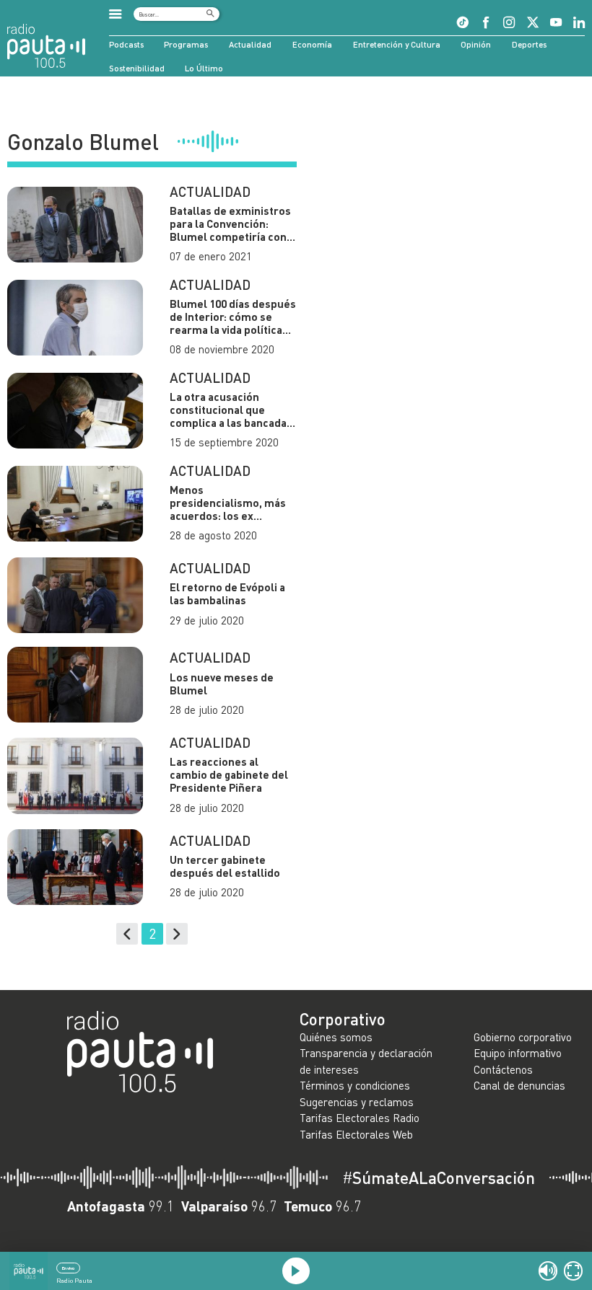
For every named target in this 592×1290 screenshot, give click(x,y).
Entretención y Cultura (396, 44)
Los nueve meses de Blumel (222, 684)
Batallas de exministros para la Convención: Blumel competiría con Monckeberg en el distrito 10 (230, 223)
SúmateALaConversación (438, 1178)
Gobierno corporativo (523, 1036)
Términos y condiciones (355, 1085)
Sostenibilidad (137, 68)
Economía (312, 44)
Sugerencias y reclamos (357, 1101)
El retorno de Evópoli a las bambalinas (227, 593)
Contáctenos (503, 1069)
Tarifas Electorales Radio (359, 1117)
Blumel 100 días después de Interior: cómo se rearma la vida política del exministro (233, 316)
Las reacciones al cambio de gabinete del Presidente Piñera (229, 774)
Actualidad (250, 44)
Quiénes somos (336, 1036)
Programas (186, 44)
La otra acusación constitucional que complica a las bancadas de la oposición (231, 409)
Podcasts (126, 44)
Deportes (529, 44)
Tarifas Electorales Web (356, 1134)
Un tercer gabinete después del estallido (225, 866)
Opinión (476, 44)
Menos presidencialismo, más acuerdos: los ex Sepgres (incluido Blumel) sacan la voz (228, 502)
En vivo (67, 1268)
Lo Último (204, 68)
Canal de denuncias (519, 1085)
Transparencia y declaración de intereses (366, 1061)
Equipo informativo (518, 1052)
